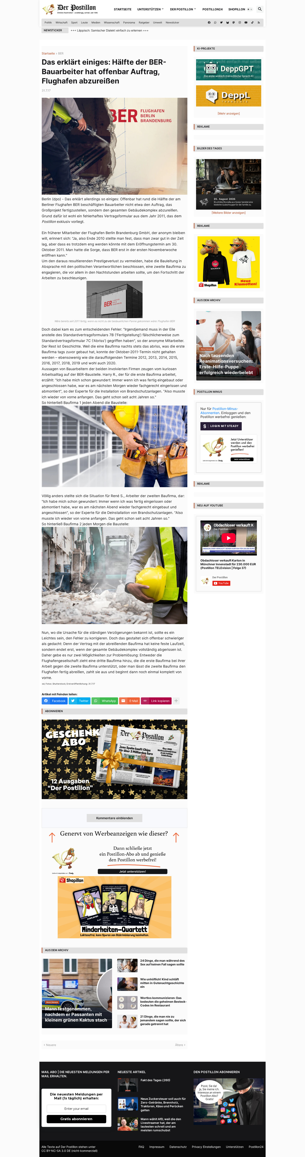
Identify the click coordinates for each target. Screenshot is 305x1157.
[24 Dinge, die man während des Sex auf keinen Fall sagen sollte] (127, 965)
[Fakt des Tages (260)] (128, 1085)
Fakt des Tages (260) (155, 1080)
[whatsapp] (215, 23)
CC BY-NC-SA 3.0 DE (56, 1150)
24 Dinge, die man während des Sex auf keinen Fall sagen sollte (162, 962)
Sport (74, 22)
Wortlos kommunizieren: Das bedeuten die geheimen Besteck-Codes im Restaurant (163, 1001)
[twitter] (221, 23)
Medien (96, 22)
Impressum (156, 1147)
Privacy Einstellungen (206, 1147)
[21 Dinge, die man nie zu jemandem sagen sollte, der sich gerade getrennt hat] (127, 1021)
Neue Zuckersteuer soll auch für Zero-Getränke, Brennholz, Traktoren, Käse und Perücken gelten (163, 1104)
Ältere (179, 1045)
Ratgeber (144, 22)
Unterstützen (149, 9)
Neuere (51, 1045)
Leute (84, 22)
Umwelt (157, 22)
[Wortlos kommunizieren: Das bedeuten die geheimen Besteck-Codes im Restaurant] (127, 1003)
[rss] (258, 23)
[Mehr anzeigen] (176, 700)
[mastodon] (234, 23)
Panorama (129, 22)
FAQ (141, 1147)
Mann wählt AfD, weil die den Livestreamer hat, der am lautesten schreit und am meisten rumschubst (161, 1124)
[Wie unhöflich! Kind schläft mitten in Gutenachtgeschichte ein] (127, 984)
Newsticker (172, 22)
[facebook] (209, 23)
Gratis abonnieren (76, 1119)
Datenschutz (178, 1147)
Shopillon (236, 9)
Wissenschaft (112, 22)
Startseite (123, 9)
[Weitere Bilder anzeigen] (229, 212)
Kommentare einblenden (114, 818)
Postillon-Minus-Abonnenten (219, 411)
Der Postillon (181, 9)
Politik (48, 22)
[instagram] (240, 23)
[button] (249, 9)
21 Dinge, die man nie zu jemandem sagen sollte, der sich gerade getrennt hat (163, 1020)
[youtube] (246, 23)
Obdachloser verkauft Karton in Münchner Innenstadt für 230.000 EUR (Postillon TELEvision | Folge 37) (228, 564)
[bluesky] (227, 22)
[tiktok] (252, 23)
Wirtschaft (61, 22)
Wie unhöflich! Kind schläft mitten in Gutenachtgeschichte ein (162, 982)
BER (60, 53)
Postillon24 (213, 9)
